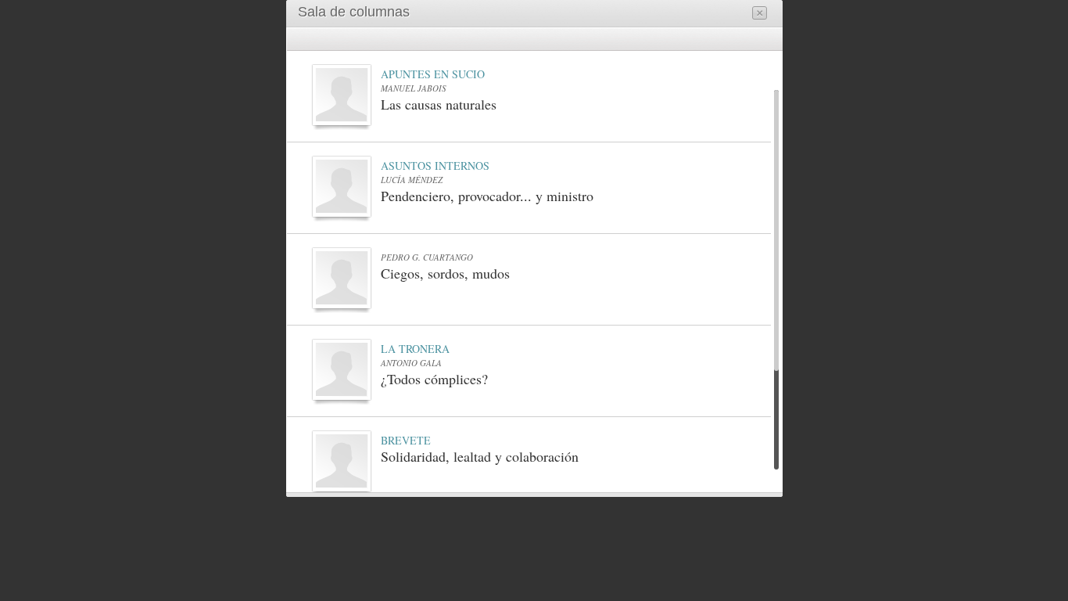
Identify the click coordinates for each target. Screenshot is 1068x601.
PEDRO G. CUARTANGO (427, 257)
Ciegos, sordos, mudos (445, 273)
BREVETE (406, 441)
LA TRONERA (415, 349)
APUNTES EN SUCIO (433, 74)
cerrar (759, 13)
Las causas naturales (438, 104)
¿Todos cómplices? (434, 378)
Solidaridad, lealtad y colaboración (480, 456)
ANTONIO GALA (411, 363)
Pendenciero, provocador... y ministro (487, 195)
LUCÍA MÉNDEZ (412, 179)
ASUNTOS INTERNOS (435, 166)
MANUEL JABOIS (413, 88)
